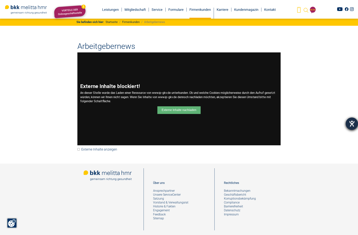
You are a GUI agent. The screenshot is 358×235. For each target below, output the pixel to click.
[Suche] (305, 10)
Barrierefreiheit (233, 206)
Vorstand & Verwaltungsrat (170, 202)
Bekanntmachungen (237, 190)
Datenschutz (232, 210)
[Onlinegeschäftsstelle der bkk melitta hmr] (298, 10)
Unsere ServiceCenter (167, 194)
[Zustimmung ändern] (11, 223)
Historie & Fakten (164, 206)
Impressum (231, 214)
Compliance (232, 202)
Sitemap (158, 218)
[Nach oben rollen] (349, 226)
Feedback (160, 214)
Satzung (158, 198)
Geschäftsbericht (235, 194)
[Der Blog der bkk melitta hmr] (313, 10)
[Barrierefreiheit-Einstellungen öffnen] (352, 124)
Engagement (161, 210)
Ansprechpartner (164, 190)
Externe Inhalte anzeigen (99, 149)
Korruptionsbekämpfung (240, 198)
